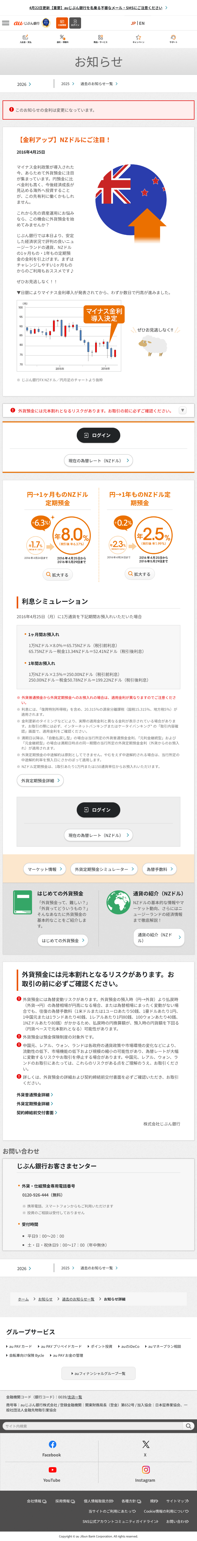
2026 (21, 84)
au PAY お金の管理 (68, 1355)
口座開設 (62, 25)
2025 (65, 83)
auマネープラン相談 (164, 1346)
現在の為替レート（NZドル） (95, 460)
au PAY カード (20, 1346)
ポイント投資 (101, 1346)
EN (142, 23)
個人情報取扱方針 (98, 1500)
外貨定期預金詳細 (37, 780)
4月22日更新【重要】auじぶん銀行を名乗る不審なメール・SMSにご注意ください (95, 7)
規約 (153, 1500)
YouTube (51, 1480)
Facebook (51, 1455)
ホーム (23, 1299)
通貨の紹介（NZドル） (155, 937)
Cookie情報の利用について (166, 1511)
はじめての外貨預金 (60, 940)
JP (133, 23)
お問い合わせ (177, 1521)
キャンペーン (138, 42)
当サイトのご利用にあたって (111, 1511)
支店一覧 (75, 1396)
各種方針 (129, 1500)
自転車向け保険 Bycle (26, 1355)
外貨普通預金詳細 (33, 1094)
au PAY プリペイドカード (61, 1346)
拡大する (60, 575)
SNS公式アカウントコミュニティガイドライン (120, 1521)
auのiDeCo (130, 1346)
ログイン (75, 25)
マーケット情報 (42, 869)
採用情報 (62, 1500)
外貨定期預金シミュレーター (101, 869)
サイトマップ (177, 1500)
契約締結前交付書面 (35, 1112)
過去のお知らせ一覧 (97, 83)
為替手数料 (157, 869)
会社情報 (34, 1500)
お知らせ (45, 1299)
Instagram (145, 1480)
